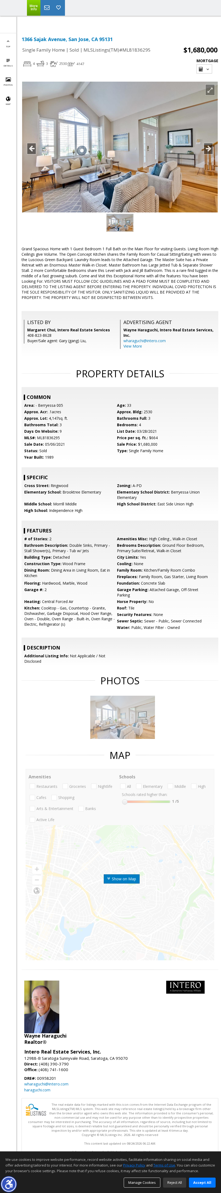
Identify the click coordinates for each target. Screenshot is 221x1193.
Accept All (202, 1182)
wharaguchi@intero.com (144, 340)
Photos (8, 84)
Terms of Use (164, 1165)
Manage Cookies (142, 1182)
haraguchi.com (37, 1089)
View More (132, 346)
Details (8, 65)
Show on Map (123, 878)
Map (8, 103)
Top (8, 46)
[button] (8, 1184)
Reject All (174, 1182)
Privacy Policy (134, 1165)
